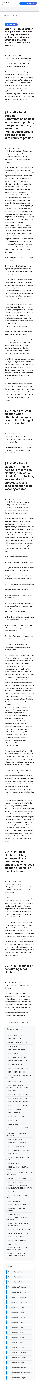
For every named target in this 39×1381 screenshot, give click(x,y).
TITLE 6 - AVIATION (12, 1053)
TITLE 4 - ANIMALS (12, 1046)
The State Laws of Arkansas (17, 1287)
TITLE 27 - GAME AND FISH (14, 1139)
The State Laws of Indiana (16, 1337)
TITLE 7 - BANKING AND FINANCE (16, 1057)
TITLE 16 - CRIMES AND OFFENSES (17, 1094)
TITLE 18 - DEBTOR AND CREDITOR (17, 1102)
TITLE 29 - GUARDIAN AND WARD (16, 1146)
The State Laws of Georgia (16, 1317)
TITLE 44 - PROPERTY (13, 1214)
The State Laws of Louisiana (17, 1357)
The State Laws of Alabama (16, 1272)
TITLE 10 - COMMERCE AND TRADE (17, 1068)
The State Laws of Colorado (17, 1297)
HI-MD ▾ (11, 9)
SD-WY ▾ (34, 9)
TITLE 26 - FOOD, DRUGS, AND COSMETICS (16, 1134)
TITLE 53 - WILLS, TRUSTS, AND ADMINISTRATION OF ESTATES (16, 1254)
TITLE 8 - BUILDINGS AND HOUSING (17, 1061)
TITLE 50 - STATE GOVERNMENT (16, 1240)
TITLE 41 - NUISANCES (13, 1201)
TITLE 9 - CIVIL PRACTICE (14, 1064)
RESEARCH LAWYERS (28, 3)
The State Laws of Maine (16, 1362)
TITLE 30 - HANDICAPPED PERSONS (17, 1150)
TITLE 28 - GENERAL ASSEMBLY (16, 1143)
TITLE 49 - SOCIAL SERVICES (15, 1237)
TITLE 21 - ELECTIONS (28, 14)
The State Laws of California (17, 1292)
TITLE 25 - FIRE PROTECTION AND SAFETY (17, 1129)
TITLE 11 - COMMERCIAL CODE (15, 1072)
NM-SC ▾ (26, 9)
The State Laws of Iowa (15, 1342)
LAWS (3, 14)
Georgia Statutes (11, 24)
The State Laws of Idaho (16, 1327)
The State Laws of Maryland (17, 1367)
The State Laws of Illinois (16, 1332)
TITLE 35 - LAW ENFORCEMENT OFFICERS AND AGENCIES (19, 1174)
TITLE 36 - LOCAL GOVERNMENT (16, 1178)
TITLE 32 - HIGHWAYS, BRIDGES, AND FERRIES (17, 1158)
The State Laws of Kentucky (17, 1352)
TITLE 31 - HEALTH (12, 1154)
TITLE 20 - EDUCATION (13, 1109)
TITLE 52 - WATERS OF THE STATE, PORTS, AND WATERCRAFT (17, 1249)
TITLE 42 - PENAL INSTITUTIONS (16, 1205)
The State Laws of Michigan (17, 1378)
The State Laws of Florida (16, 1312)
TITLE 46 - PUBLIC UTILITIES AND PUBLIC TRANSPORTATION (19, 1225)
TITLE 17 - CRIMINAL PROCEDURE (16, 1098)
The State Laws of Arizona (16, 1282)
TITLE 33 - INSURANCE (13, 1163)
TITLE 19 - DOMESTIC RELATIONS (16, 1105)
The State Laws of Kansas (16, 1347)
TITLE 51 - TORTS (11, 1244)
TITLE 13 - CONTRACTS (13, 1081)
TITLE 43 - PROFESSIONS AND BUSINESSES (15, 1209)
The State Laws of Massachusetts (19, 1372)
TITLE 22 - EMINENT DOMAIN (15, 1116)
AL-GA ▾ (4, 9)
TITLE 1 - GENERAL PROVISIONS (16, 1035)
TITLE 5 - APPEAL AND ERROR (15, 1050)
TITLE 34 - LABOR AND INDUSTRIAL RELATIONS (17, 1168)
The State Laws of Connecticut (17, 1302)
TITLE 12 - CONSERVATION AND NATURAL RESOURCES (19, 1077)
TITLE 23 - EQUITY (12, 1120)
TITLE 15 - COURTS (12, 1091)
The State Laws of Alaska (16, 1277)
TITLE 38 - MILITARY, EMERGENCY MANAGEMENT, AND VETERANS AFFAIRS (19, 1187)
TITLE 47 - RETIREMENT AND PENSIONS (18, 1229)
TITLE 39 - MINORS (12, 1191)
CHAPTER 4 (7, 15)
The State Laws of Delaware (17, 1307)
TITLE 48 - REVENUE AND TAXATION (17, 1233)
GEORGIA (17, 14)
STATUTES (10, 14)
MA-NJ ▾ (19, 9)
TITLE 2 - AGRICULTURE (13, 1039)
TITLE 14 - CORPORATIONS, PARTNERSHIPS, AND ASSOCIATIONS (17, 1086)
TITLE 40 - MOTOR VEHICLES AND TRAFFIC (17, 1196)
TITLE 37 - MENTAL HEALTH (14, 1182)
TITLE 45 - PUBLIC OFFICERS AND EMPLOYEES (16, 1219)
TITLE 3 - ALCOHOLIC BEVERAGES (16, 1042)
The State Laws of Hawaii (16, 1322)
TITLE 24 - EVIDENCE (12, 1124)
